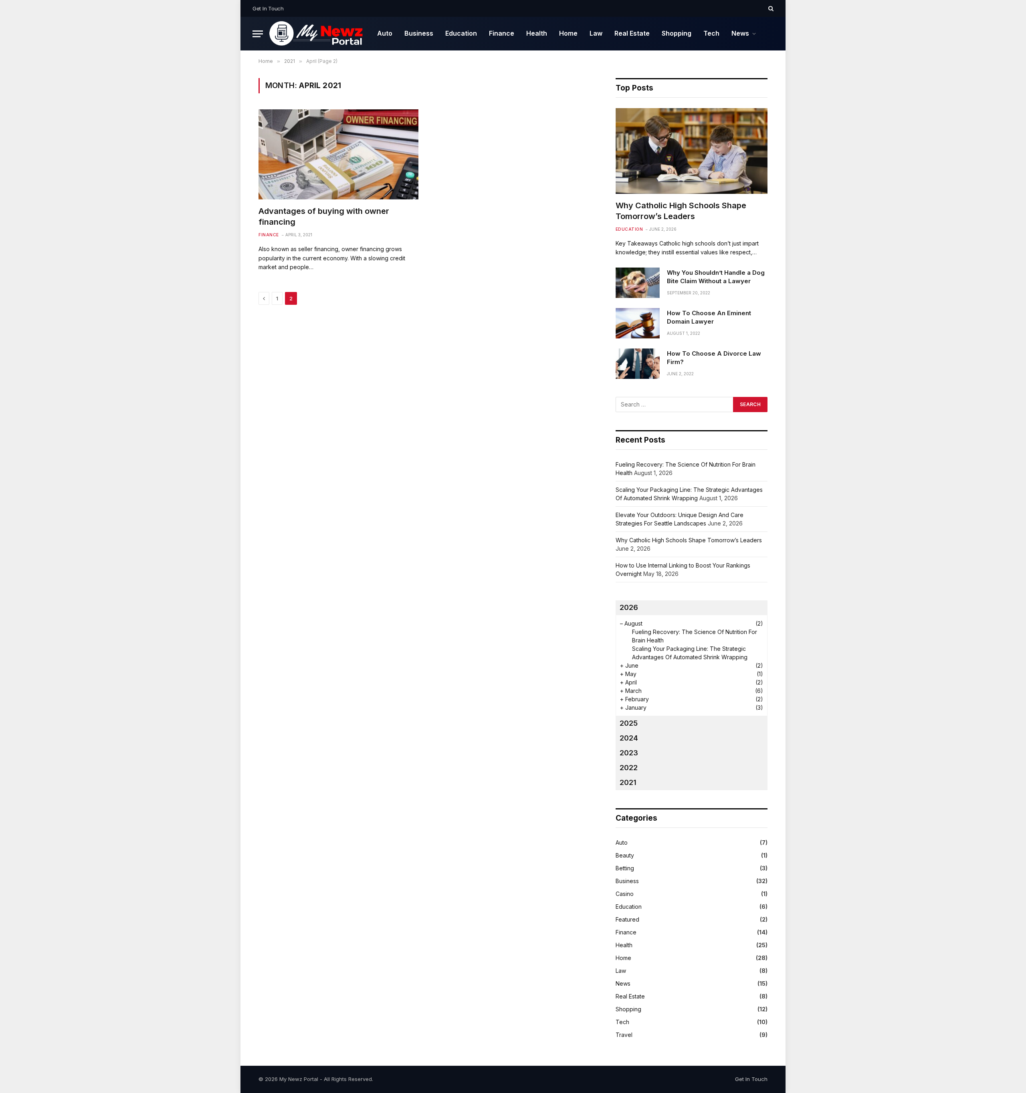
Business (418, 33)
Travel (624, 1034)
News (740, 33)
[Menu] (257, 34)
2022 (629, 767)
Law (596, 33)
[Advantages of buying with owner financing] (338, 154)
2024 (629, 738)
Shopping (676, 33)
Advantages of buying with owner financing (324, 216)
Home (568, 33)
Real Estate (632, 33)
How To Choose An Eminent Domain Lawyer (709, 317)
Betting (625, 868)
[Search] (770, 8)
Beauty (625, 855)
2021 (628, 782)
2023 (629, 753)
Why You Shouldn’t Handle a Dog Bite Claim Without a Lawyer (716, 277)
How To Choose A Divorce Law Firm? (714, 358)
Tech (711, 33)
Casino (625, 893)
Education (461, 33)
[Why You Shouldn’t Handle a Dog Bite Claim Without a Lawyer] (638, 283)
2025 (629, 723)
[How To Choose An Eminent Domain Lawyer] (638, 323)
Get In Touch (268, 8)
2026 (629, 607)
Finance (501, 33)
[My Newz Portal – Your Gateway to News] (317, 33)
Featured (627, 919)
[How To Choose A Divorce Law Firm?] (638, 363)
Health (536, 33)
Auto (384, 33)
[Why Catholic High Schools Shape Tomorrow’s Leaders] (691, 150)
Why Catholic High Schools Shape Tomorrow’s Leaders (681, 211)
